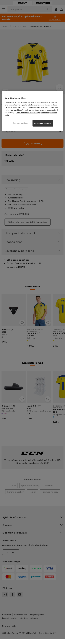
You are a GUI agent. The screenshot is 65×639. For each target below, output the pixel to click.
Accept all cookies (42, 123)
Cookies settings (20, 123)
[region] (32, 111)
